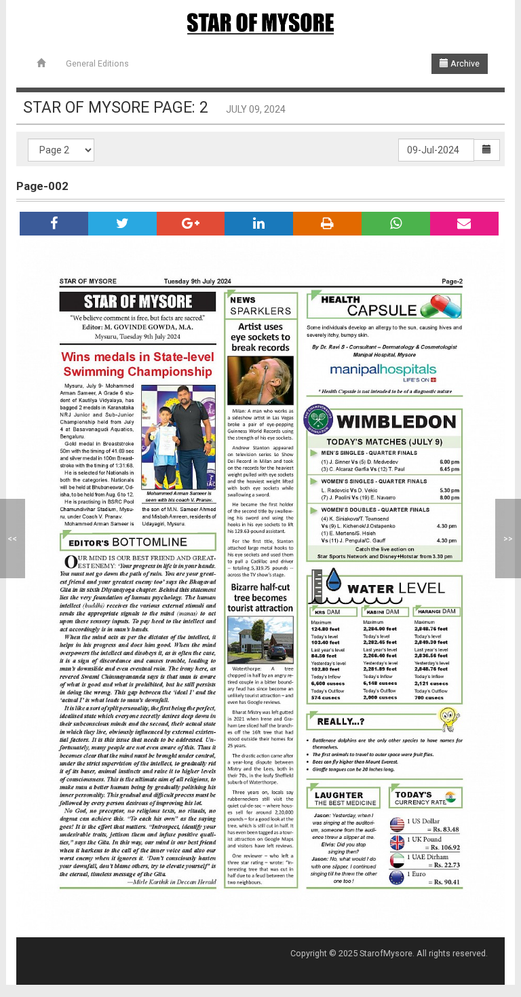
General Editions (97, 63)
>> (508, 538)
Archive (464, 63)
